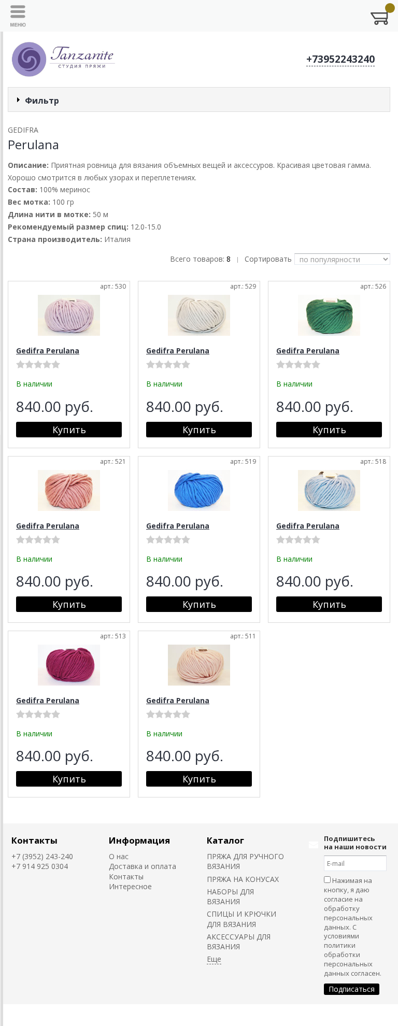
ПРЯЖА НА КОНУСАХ (243, 879)
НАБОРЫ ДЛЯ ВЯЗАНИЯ (230, 896)
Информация (139, 840)
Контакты (34, 840)
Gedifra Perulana (47, 350)
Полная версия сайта (49, 1014)
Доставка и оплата (142, 866)
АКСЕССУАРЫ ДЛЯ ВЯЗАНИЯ (239, 941)
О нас (119, 856)
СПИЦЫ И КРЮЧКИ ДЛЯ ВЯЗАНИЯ (241, 919)
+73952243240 (340, 59)
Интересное (130, 886)
